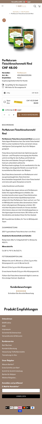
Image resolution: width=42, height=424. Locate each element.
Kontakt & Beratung (9, 348)
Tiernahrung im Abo (9, 355)
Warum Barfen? (8, 364)
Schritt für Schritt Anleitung (12, 371)
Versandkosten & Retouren (12, 336)
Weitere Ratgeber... (9, 378)
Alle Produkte (25, 11)
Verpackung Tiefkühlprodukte (13, 352)
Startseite (16, 11)
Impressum (6, 329)
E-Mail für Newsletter (10, 387)
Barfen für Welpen (9, 374)
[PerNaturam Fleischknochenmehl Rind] (21, 37)
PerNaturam (22, 73)
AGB (4, 326)
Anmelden (21, 396)
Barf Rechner (7, 345)
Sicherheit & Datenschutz (11, 333)
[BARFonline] (21, 6)
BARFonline (6, 323)
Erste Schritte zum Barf (10, 368)
